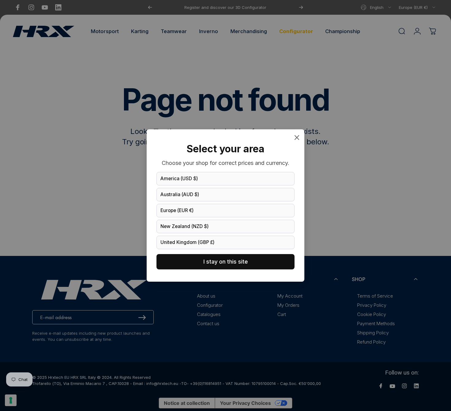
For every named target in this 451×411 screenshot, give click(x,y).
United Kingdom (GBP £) (187, 242)
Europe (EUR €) (177, 210)
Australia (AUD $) (179, 194)
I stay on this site (225, 261)
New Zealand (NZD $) (184, 226)
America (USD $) (179, 178)
